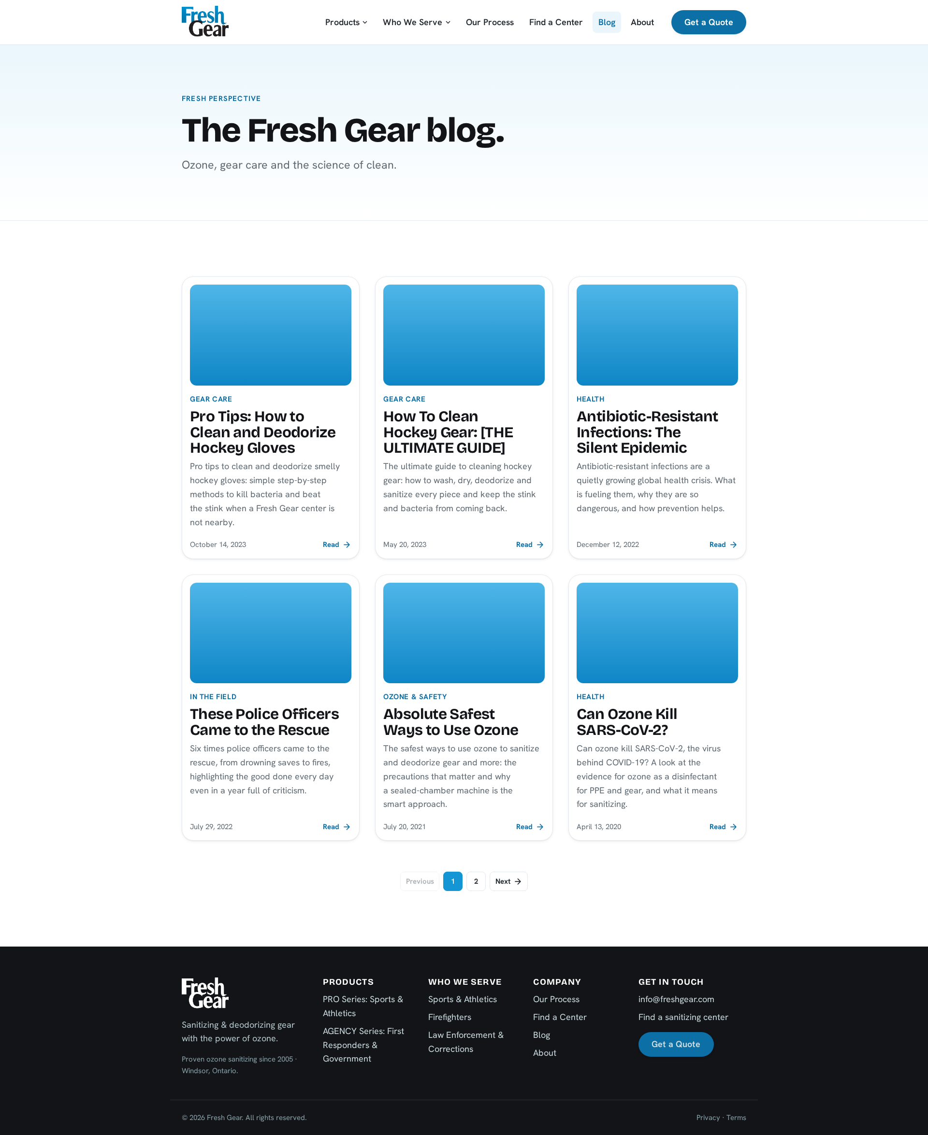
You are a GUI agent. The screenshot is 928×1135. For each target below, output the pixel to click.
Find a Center (556, 22)
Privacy (708, 1117)
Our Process (490, 22)
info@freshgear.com (676, 999)
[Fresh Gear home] (205, 22)
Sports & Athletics (462, 999)
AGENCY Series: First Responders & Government (363, 1044)
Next (502, 881)
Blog (606, 22)
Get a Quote (708, 22)
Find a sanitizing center (683, 1016)
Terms (736, 1117)
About (642, 22)
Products (342, 22)
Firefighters (449, 1016)
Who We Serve (412, 22)
